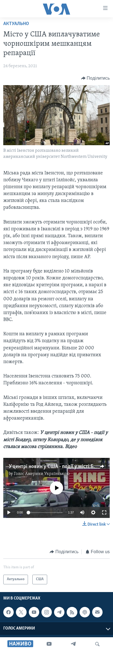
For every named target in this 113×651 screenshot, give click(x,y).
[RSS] (72, 612)
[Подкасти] (85, 612)
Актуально (16, 23)
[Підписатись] (97, 612)
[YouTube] (49, 644)
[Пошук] (97, 644)
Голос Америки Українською (42, 474)
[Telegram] (73, 644)
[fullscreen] (104, 512)
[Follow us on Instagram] (46, 612)
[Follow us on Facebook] (8, 612)
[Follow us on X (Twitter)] (21, 612)
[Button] (95, 78)
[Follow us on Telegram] (59, 612)
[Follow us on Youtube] (34, 612)
